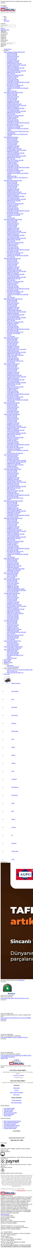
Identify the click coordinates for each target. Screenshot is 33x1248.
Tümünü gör (21, 980)
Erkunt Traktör (7, 1115)
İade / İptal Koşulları (16, 1102)
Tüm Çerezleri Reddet (6, 1246)
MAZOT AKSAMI (12, 55)
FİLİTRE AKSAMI (12, 57)
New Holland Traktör (9, 1108)
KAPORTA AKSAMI (12, 76)
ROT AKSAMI (11, 73)
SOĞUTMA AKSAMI (13, 56)
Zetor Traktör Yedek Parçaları (11, 454)
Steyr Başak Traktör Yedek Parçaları (13, 219)
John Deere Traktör (9, 1109)
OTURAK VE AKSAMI (13, 86)
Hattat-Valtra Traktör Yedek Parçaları (13, 298)
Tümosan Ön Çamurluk (10, 1124)
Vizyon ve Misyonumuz (13, 666)
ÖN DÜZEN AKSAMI (13, 69)
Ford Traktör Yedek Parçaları (11, 137)
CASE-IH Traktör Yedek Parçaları (12, 469)
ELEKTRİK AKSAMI (13, 81)
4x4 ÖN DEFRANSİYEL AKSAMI (16, 70)
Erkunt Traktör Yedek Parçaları (11, 363)
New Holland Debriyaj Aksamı (12, 1125)
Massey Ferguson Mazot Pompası (12, 1121)
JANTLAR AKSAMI (12, 79)
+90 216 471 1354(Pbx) (18, 1075)
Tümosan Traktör (8, 1111)
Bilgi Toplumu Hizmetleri (16, 1092)
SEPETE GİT (4, 1058)
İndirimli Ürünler (8, 662)
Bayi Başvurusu (6, 20)
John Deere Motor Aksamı (10, 1126)
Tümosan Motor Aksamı (10, 1128)
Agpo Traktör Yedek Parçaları (11, 649)
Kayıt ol (3, 28)
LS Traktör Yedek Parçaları (11, 620)
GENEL (9, 89)
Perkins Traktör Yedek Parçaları (12, 402)
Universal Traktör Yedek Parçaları (12, 641)
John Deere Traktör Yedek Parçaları (13, 180)
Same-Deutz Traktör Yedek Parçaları (13, 518)
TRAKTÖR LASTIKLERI (14, 648)
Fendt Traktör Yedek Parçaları (11, 558)
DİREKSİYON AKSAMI (13, 72)
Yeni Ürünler (7, 661)
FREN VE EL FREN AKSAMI (15, 75)
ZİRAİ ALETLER (12, 91)
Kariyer (16, 1090)
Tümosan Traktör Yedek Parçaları (12, 258)
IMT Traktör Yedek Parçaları (11, 573)
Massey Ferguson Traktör (10, 1112)
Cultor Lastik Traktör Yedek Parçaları (13, 646)
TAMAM (16, 1059)
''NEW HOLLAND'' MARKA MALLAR (18, 131)
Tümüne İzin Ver (16, 1246)
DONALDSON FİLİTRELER (15, 453)
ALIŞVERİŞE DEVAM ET (8, 1057)
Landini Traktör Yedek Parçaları (12, 414)
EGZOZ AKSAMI (12, 59)
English (2, 7)
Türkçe (4, 6)
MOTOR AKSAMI (12, 53)
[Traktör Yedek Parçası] (8, 10)
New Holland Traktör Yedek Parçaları (13, 92)
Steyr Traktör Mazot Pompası (11, 1122)
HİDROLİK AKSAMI (13, 66)
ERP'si (24, 1190)
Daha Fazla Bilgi (5, 1214)
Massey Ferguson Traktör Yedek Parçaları (14, 52)
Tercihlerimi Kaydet (26, 1246)
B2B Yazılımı (20, 1190)
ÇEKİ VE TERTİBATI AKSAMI (15, 68)
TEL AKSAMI (11, 132)
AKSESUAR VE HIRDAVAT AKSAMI (17, 88)
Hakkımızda (10, 665)
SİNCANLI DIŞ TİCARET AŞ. (15, 672)
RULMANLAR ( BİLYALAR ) (15, 85)
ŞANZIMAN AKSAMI (13, 60)
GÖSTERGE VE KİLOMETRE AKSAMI (18, 82)
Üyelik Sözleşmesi (16, 1100)
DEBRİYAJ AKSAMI (13, 62)
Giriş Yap (3, 44)
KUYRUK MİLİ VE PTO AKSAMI (16, 65)
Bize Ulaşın (7, 674)
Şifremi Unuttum (5, 29)
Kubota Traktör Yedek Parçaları (12, 578)
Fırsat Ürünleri (7, 659)
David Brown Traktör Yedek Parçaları (13, 501)
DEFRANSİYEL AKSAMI (14, 63)
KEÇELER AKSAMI (12, 83)
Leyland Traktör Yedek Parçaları (12, 593)
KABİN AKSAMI (12, 78)
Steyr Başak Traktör (9, 1114)
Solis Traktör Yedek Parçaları (11, 337)
